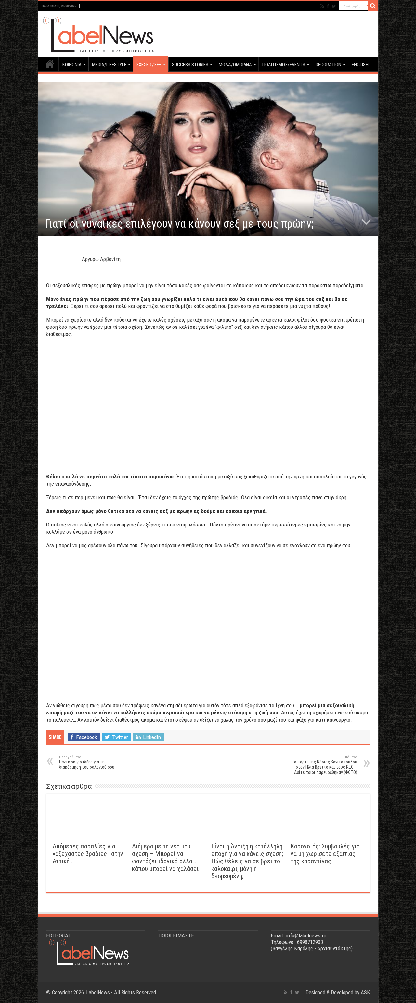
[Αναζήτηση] (373, 6)
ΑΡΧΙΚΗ (50, 64)
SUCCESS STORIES (190, 65)
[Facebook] (328, 6)
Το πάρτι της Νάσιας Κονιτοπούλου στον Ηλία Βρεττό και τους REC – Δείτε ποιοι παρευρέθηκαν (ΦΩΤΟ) (324, 765)
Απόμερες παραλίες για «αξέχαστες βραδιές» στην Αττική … (88, 854)
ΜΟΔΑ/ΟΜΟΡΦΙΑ (235, 65)
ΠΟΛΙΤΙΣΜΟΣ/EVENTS (283, 65)
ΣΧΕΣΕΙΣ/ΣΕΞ (149, 65)
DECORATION (328, 65)
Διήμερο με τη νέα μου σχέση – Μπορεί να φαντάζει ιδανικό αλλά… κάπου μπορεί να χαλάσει (165, 858)
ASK (365, 992)
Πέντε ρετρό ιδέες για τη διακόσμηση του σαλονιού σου (86, 762)
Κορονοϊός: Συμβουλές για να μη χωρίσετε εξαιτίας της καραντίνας (325, 854)
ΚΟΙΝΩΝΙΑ (72, 65)
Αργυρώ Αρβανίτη (101, 259)
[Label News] (97, 33)
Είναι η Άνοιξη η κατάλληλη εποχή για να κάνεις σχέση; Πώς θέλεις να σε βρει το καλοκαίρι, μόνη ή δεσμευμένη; (247, 861)
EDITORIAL (58, 935)
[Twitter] (334, 6)
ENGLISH (360, 65)
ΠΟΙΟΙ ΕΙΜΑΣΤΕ (176, 935)
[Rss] (322, 6)
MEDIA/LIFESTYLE (109, 65)
